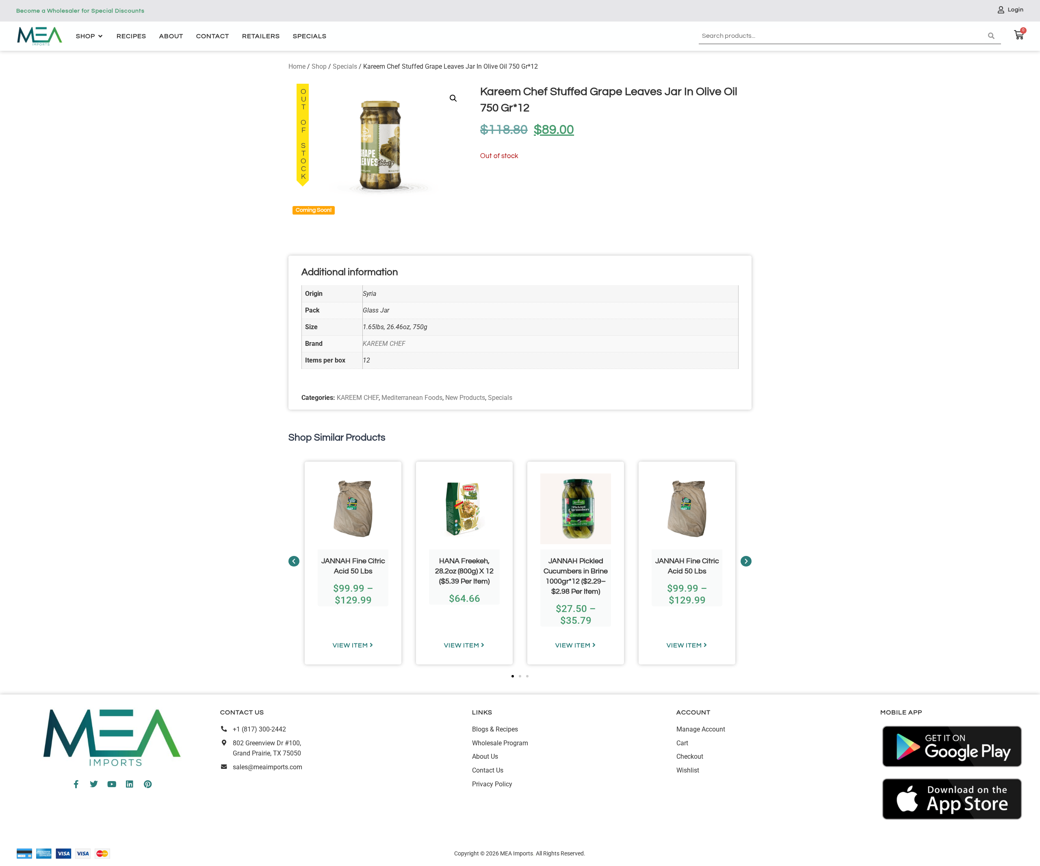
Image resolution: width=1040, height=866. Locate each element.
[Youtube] (112, 784)
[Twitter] (94, 784)
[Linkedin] (130, 784)
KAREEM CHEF (384, 343)
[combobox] (842, 36)
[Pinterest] (147, 784)
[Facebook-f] (76, 784)
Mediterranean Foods (411, 398)
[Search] (993, 36)
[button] (453, 98)
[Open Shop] (100, 36)
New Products (465, 398)
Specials (345, 66)
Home (297, 66)
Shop (319, 66)
